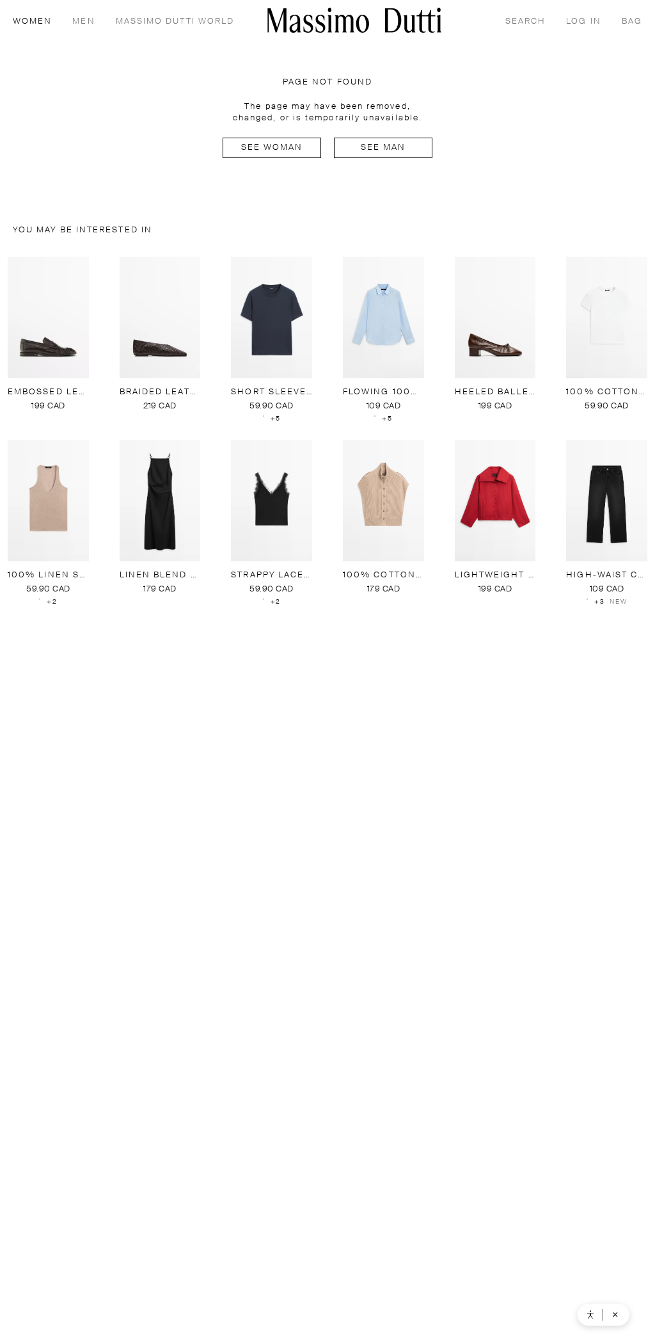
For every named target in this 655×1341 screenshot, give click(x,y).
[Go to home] (354, 20)
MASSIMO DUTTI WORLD (175, 21)
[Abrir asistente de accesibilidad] (590, 1315)
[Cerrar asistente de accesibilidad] (615, 1315)
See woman (272, 147)
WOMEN (32, 21)
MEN (83, 21)
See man (383, 147)
